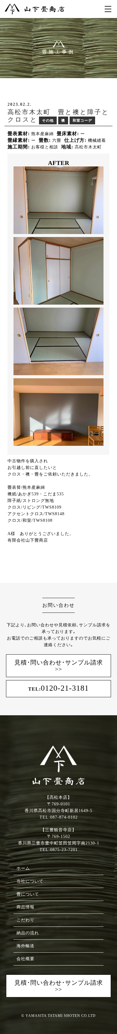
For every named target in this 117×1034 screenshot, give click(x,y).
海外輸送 (25, 946)
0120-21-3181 (58, 688)
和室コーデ (82, 120)
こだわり (25, 920)
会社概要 (25, 958)
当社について (30, 881)
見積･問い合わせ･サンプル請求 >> (58, 665)
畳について (27, 894)
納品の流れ (27, 933)
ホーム (23, 868)
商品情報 (25, 907)
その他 (48, 120)
